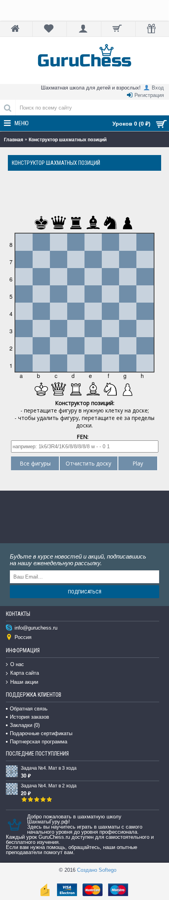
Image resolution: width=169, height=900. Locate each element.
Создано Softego (96, 870)
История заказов (29, 717)
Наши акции (24, 682)
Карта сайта (24, 673)
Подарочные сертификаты (41, 733)
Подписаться (84, 592)
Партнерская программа (38, 742)
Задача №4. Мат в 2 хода (49, 786)
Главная (13, 139)
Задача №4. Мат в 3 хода (49, 768)
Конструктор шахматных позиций (68, 139)
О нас (17, 664)
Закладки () (25, 725)
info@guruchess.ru (36, 628)
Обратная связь (29, 709)
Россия (23, 637)
